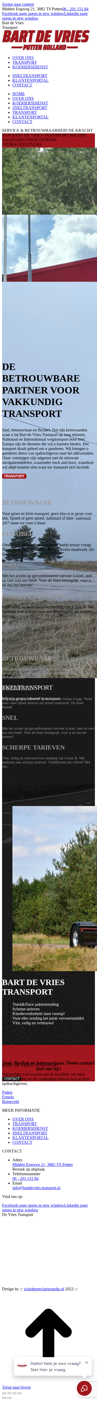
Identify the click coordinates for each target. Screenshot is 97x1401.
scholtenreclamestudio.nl (44, 1289)
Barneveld (10, 1101)
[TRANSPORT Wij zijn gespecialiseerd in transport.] (48, 181)
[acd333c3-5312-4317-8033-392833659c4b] (58, 1284)
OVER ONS (23, 1119)
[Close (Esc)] (4, 1393)
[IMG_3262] (58, 1261)
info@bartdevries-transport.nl (36, 1188)
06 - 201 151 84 (75, 9)
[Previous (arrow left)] (4, 1398)
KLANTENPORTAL (30, 1138)
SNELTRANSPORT (29, 1133)
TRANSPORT (24, 1124)
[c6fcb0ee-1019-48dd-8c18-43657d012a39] (13, 1284)
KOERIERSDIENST (30, 1128)
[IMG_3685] (58, 1238)
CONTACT (22, 1142)
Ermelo (8, 1097)
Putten (7, 1092)
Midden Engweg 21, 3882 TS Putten (42, 1164)
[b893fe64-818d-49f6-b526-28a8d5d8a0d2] (35, 1284)
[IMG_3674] (13, 1261)
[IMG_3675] (80, 1238)
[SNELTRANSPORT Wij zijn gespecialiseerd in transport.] (48, 315)
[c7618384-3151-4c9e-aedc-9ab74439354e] (80, 1261)
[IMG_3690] (35, 1238)
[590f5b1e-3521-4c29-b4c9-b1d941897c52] (80, 1284)
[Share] (9, 1393)
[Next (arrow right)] (9, 1398)
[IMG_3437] (35, 1261)
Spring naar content (18, 4)
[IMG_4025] (13, 1238)
